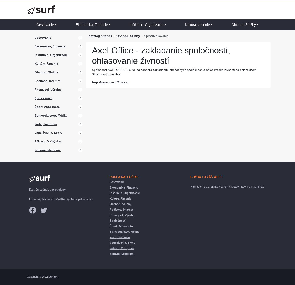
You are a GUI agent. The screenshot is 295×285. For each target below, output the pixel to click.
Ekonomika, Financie (92, 25)
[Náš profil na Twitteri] (43, 209)
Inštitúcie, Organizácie (146, 25)
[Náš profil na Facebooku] (33, 209)
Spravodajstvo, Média (51, 115)
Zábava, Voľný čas (48, 141)
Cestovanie (45, 25)
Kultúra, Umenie (197, 25)
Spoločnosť (43, 98)
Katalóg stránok (100, 36)
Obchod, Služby (244, 25)
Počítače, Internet (47, 81)
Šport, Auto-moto (47, 107)
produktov (59, 189)
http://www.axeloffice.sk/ (110, 82)
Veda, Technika (46, 124)
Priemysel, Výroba (48, 89)
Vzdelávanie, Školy (48, 132)
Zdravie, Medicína (48, 150)
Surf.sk (52, 276)
